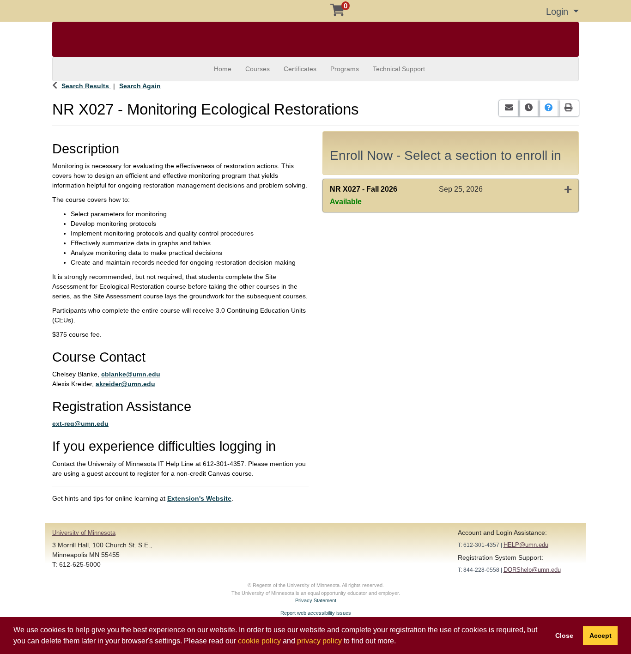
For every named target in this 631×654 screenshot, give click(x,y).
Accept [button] (600, 635)
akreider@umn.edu (125, 384)
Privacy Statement (315, 600)
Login (558, 11)
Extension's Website (199, 498)
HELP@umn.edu (526, 544)
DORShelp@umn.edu (532, 569)
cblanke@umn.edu (130, 374)
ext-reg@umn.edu (80, 423)
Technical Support (399, 69)
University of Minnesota (83, 532)
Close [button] (564, 635)
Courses (257, 69)
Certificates (300, 69)
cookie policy (259, 641)
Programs (344, 69)
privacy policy (319, 641)
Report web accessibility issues (315, 613)
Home (222, 69)
